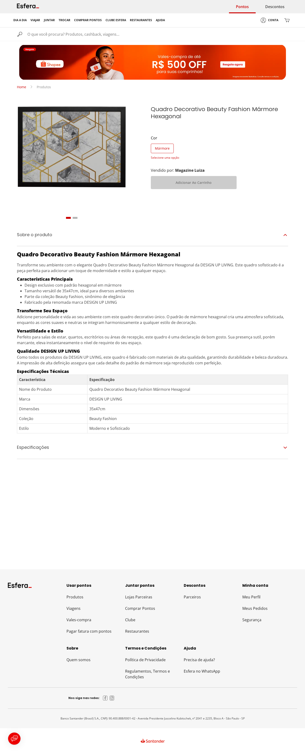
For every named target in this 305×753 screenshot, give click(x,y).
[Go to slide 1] (68, 218)
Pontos (242, 6)
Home (21, 87)
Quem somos (78, 659)
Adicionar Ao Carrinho (194, 182)
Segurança (251, 619)
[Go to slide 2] (75, 218)
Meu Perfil (251, 597)
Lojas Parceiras (138, 597)
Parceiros (192, 597)
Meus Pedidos (255, 608)
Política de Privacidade (145, 659)
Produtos (74, 597)
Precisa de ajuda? (199, 659)
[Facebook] (105, 698)
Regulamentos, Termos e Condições (147, 674)
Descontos (275, 6)
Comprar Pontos (140, 608)
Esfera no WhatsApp (202, 671)
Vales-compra (78, 619)
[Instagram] (112, 698)
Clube (130, 619)
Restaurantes (137, 631)
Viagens (73, 608)
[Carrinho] (287, 20)
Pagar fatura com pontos (89, 631)
